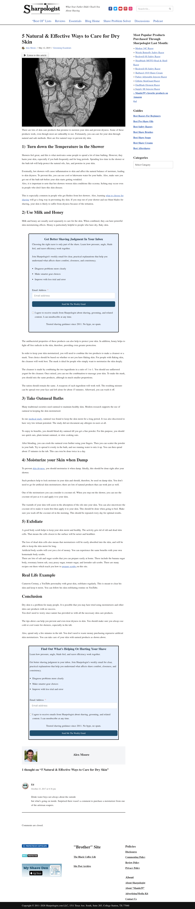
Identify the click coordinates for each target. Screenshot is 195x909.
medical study (35, 418)
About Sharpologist (135, 882)
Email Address (39, 290)
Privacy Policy (132, 868)
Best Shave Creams (143, 143)
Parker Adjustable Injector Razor (151, 76)
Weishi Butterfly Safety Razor (149, 52)
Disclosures (131, 851)
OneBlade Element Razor (147, 84)
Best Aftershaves (141, 148)
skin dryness (39, 468)
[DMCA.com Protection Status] (30, 856)
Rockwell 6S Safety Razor (147, 56)
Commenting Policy (135, 857)
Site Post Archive (82, 866)
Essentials (75, 21)
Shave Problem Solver (117, 21)
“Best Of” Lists (41, 21)
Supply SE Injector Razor (147, 88)
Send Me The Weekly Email (74, 304)
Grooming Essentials (62, 47)
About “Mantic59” (134, 888)
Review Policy (132, 862)
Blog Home (92, 21)
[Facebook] (110, 8)
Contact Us (131, 899)
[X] (115, 8)
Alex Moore (31, 47)
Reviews (60, 21)
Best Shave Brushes (143, 132)
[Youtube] (120, 8)
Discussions (142, 21)
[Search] (170, 8)
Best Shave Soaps (142, 137)
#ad (135, 101)
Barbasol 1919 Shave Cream (149, 72)
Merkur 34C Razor (144, 48)
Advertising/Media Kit (136, 893)
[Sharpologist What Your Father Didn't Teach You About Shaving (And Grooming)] (42, 8)
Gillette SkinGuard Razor (147, 80)
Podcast (158, 21)
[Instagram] (130, 8)
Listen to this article (36, 55)
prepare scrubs (69, 566)
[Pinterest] (125, 8)
